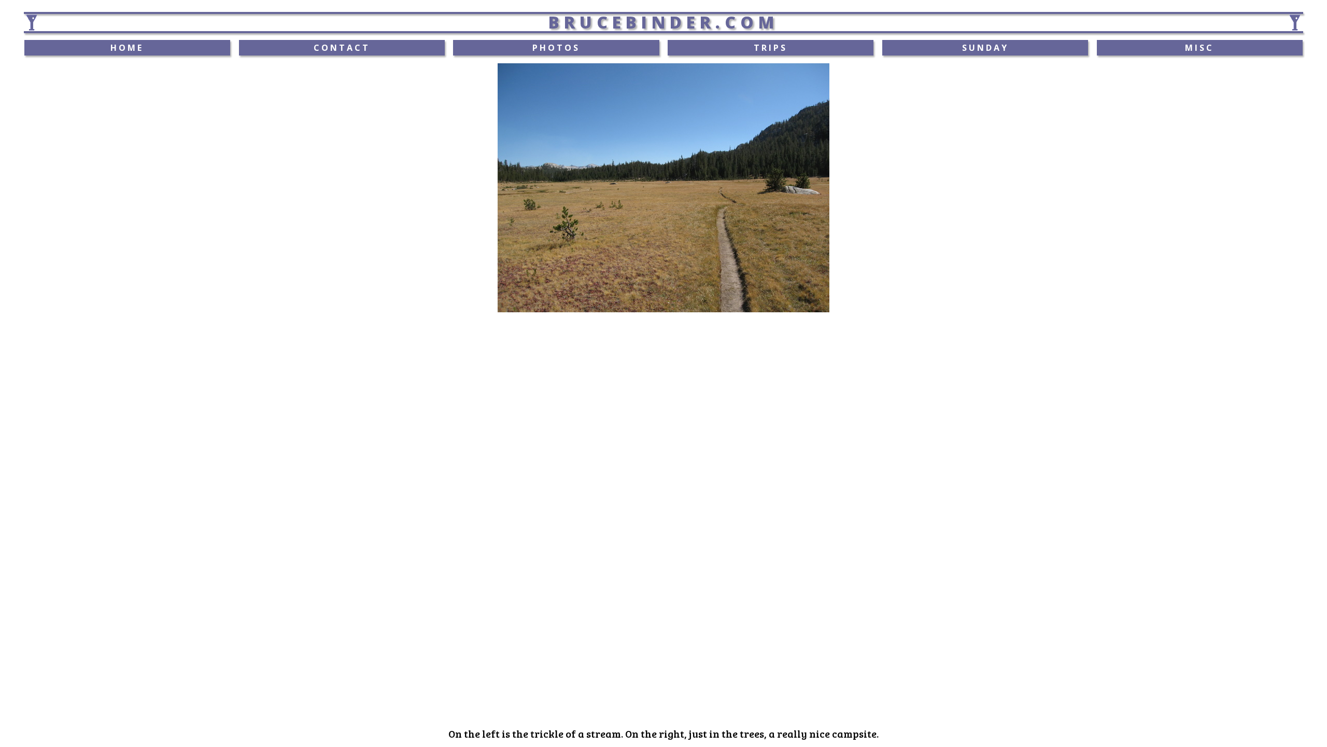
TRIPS (770, 47)
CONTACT (342, 47)
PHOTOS (556, 47)
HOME (127, 47)
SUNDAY (985, 47)
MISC (1199, 47)
